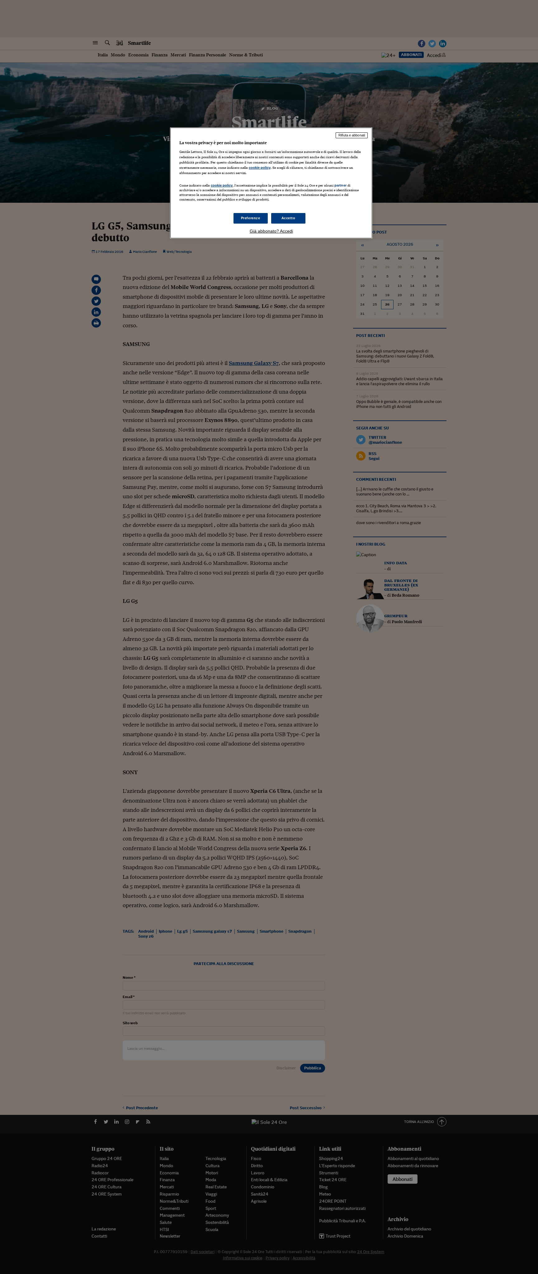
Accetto (288, 218)
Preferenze (250, 218)
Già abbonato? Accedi (271, 231)
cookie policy (260, 167)
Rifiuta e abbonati (351, 135)
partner (340, 185)
